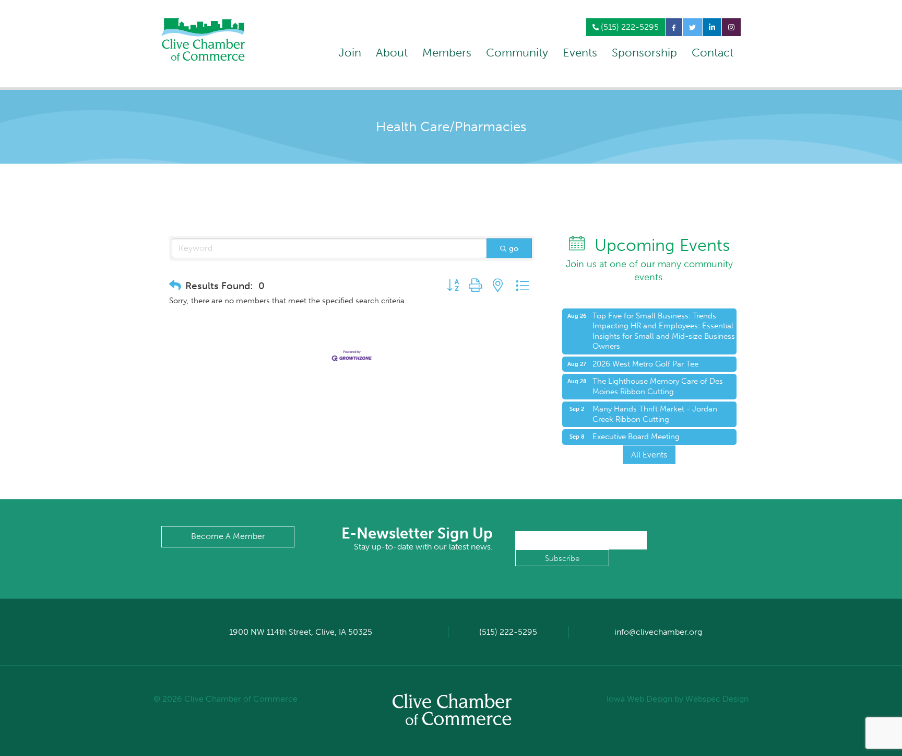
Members (446, 52)
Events (580, 52)
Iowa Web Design (639, 699)
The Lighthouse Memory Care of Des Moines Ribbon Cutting (657, 386)
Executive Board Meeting (636, 436)
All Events (649, 455)
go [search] (513, 248)
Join (349, 52)
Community (517, 52)
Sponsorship (644, 52)
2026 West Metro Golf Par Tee (645, 364)
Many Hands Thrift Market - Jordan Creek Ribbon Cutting (654, 414)
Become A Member (228, 536)
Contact (712, 52)
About (392, 52)
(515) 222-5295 (629, 27)
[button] (175, 286)
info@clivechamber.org (658, 632)
